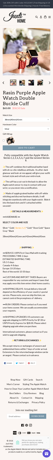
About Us (14, 397)
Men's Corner (13, 384)
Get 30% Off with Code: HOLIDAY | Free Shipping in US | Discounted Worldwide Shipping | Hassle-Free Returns (26, 4)
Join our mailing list (26, 410)
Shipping (39, 397)
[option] (13, 82)
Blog (41, 393)
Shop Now (15, 379)
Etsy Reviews (30, 393)
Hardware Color (10, 124)
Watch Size (7, 115)
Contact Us (26, 397)
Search (39, 379)
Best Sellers (15, 393)
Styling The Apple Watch (34, 384)
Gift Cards (28, 379)
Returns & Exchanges (18, 402)
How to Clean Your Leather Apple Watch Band (26, 388)
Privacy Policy (38, 402)
